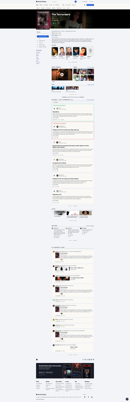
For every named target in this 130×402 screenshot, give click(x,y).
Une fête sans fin (78, 385)
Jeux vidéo (59, 381)
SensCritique (54, 12)
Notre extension (53, 397)
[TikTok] (89, 359)
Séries (47, 381)
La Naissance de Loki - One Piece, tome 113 (79, 387)
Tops (53, 84)
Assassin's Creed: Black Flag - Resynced (60, 387)
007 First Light (58, 385)
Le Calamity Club (68, 385)
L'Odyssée (38, 386)
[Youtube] (93, 359)
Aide (58, 397)
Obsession (38, 385)
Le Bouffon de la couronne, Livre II (68, 387)
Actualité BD (77, 389)
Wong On (89, 56)
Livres (67, 381)
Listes (53, 209)
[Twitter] (83, 359)
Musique (87, 381)
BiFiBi (60, 108)
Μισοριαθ (57, 325)
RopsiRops (57, 265)
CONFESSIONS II (88, 385)
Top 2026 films (39, 383)
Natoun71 (60, 190)
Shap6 (56, 251)
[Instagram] (87, 359)
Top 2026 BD (77, 383)
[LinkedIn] (91, 359)
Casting (54, 45)
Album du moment (88, 388)
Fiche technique (55, 37)
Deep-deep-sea (62, 126)
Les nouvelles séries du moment (50, 389)
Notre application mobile (45, 397)
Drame (60, 12)
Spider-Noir (48, 385)
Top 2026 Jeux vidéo (60, 383)
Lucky (47, 386)
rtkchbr (56, 275)
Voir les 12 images (90, 67)
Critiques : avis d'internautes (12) (62, 99)
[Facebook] (85, 359)
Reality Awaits (87, 386)
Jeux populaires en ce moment (60, 390)
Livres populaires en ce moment (69, 390)
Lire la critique (55, 117)
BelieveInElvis (58, 305)
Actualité (37, 388)
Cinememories (61, 159)
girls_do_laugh (58, 330)
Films (57, 12)
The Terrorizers (63, 12)
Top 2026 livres (68, 383)
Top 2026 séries (49, 383)
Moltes (56, 319)
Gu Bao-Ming (75, 56)
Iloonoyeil (57, 344)
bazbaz (56, 299)
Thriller (59, 33)
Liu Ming (82, 56)
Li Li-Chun (61, 56)
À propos (38, 397)
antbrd (56, 285)
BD (76, 381)
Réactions (54, 225)
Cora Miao (54, 56)
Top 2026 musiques (88, 383)
